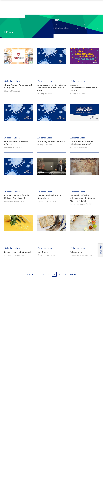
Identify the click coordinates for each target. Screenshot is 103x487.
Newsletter (100, 250)
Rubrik (55, 25)
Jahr (84, 25)
